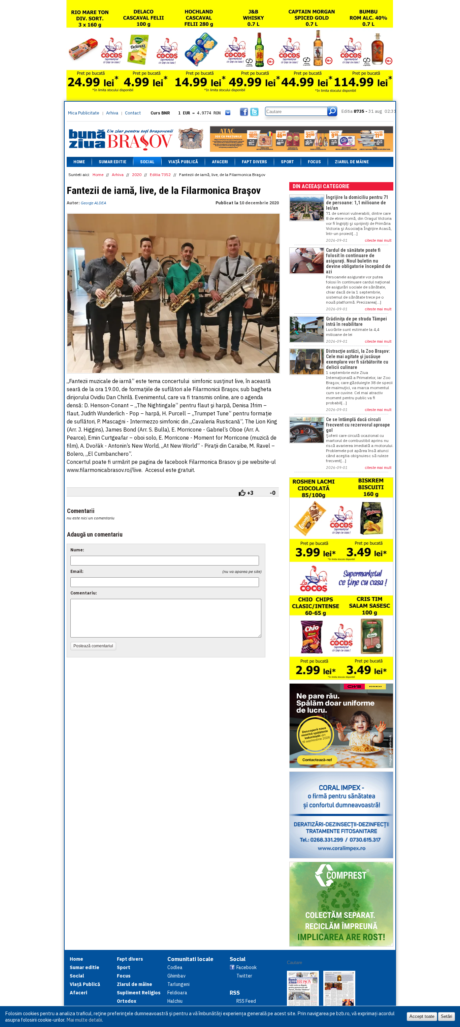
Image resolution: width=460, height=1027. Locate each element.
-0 (272, 492)
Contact (133, 113)
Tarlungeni (178, 984)
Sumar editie (112, 161)
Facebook (246, 967)
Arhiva (112, 113)
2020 (136, 174)
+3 (250, 492)
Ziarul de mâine (352, 161)
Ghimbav (176, 976)
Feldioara (177, 993)
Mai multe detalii (84, 1020)
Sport (287, 161)
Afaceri (220, 161)
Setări (446, 1016)
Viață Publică (183, 161)
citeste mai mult (378, 240)
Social (147, 161)
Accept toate (421, 1016)
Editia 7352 (160, 174)
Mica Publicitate (83, 113)
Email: (77, 571)
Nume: (77, 549)
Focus (314, 161)
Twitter (244, 976)
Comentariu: (83, 592)
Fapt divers (254, 161)
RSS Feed (246, 1001)
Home (79, 161)
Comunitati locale (190, 959)
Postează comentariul (93, 646)
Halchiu (175, 1001)
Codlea (175, 967)
